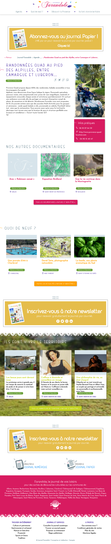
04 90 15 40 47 (86, 139)
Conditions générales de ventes (89, 528)
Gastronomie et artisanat (21, 528)
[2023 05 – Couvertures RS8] (55, 313)
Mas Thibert (49, 273)
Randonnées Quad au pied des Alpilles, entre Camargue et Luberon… (71, 57)
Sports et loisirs (21, 536)
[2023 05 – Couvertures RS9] (55, 39)
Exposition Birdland (52, 179)
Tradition (21, 538)
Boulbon (81, 192)
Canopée (72, 540)
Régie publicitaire (55, 533)
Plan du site (89, 531)
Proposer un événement (55, 531)
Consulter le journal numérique (55, 526)
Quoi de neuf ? (37, 11)
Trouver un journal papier (55, 528)
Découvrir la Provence (61, 11)
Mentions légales (89, 533)
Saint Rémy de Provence (54, 192)
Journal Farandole (24, 57)
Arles (13, 192)
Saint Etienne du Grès (87, 273)
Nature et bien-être (13, 80)
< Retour (8, 57)
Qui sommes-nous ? (89, 526)
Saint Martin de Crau (52, 397)
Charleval (14, 273)
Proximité (21, 533)
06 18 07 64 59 (85, 128)
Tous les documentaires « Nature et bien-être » (55, 202)
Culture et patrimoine (21, 526)
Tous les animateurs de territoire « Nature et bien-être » (55, 408)
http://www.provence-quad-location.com (89, 133)
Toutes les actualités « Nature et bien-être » (56, 284)
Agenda (19, 11)
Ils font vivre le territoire (89, 11)
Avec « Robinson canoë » (21, 179)
